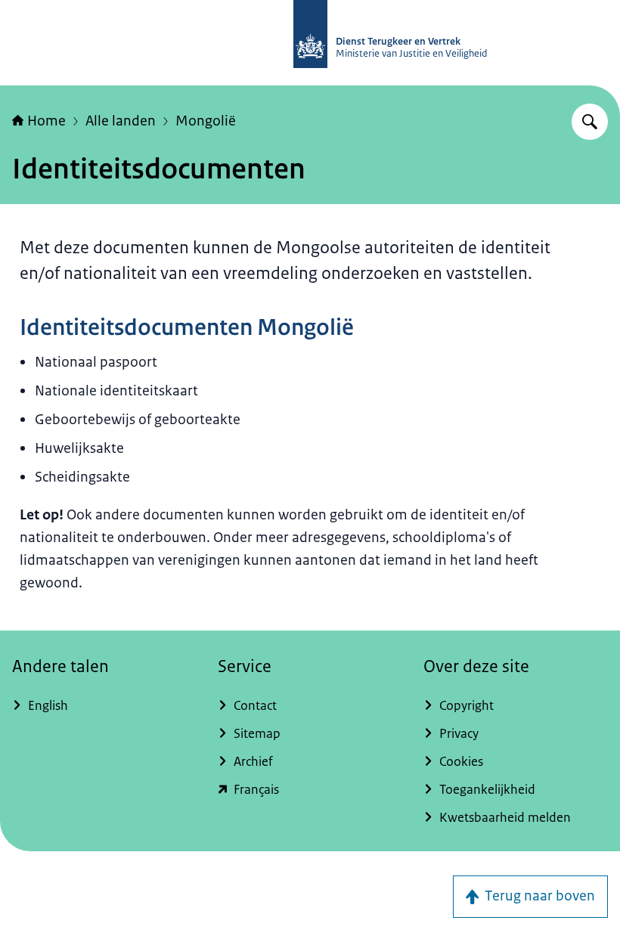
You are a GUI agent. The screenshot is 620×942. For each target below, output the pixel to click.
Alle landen (120, 121)
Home (46, 121)
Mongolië (205, 121)
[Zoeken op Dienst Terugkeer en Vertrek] (590, 122)
